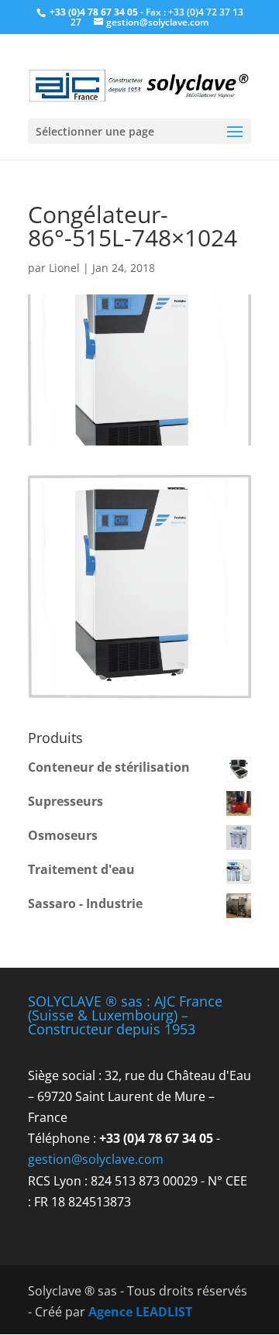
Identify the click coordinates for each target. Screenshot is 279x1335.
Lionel (64, 267)
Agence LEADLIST (140, 1311)
